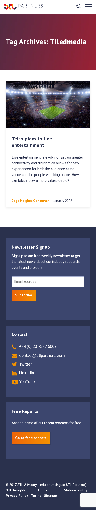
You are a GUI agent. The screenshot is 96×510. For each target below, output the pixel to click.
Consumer (41, 201)
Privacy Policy (17, 496)
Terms (36, 496)
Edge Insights (22, 201)
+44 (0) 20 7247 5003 (37, 346)
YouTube (26, 381)
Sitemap (50, 496)
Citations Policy (75, 490)
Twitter (25, 364)
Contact (44, 490)
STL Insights (16, 490)
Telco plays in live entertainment (32, 141)
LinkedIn (26, 372)
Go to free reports (31, 438)
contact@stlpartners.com (41, 355)
